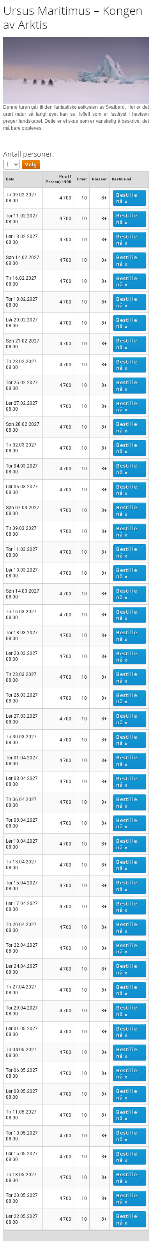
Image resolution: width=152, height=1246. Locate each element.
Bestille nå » (126, 198)
